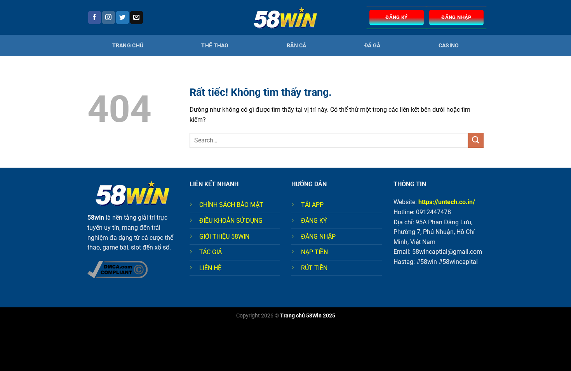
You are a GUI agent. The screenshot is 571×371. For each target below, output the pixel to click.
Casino (449, 45)
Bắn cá (296, 45)
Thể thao (214, 45)
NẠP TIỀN (314, 252)
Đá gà (372, 45)
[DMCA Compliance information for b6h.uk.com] (117, 268)
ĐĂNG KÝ (314, 220)
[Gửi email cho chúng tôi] (136, 17)
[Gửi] (476, 140)
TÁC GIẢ (210, 252)
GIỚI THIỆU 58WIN (224, 236)
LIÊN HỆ (210, 268)
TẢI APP (312, 204)
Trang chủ (128, 45)
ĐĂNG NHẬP (318, 236)
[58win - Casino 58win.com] (285, 17)
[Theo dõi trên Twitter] (122, 17)
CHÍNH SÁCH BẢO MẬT (231, 204)
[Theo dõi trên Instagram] (108, 17)
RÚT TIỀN (314, 268)
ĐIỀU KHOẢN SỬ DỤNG (231, 220)
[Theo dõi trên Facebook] (94, 17)
